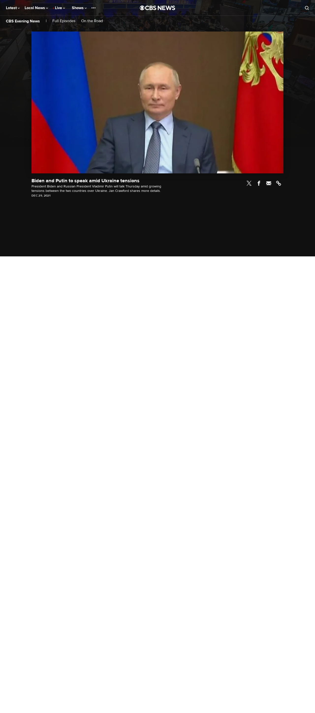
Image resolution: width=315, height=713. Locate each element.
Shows (78, 8)
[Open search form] (307, 8)
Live (59, 7)
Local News (35, 8)
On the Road (92, 21)
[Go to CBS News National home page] (157, 7)
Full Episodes (63, 21)
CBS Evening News (23, 21)
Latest (12, 8)
